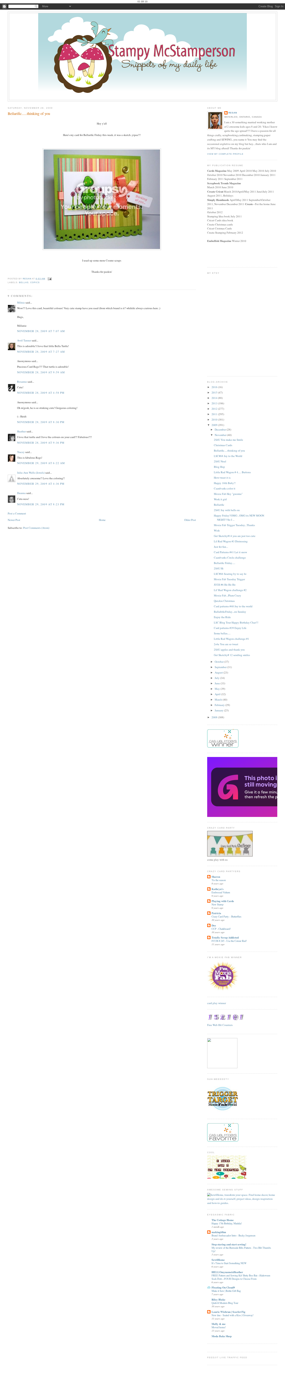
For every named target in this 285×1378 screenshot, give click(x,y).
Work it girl (220, 499)
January (219, 710)
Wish (217, 530)
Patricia (216, 913)
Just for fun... (221, 547)
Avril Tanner (24, 340)
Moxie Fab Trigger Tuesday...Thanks (234, 525)
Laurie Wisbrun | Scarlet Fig (228, 1312)
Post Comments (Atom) (36, 528)
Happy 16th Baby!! (225, 483)
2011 (215, 414)
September (221, 667)
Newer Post (14, 520)
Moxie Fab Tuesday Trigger (229, 579)
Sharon (216, 877)
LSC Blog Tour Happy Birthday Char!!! (236, 622)
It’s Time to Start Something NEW (229, 1263)
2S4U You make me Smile (228, 440)
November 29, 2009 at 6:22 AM (41, 463)
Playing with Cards (223, 901)
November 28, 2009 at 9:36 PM (40, 442)
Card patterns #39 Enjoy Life (230, 628)
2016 (215, 387)
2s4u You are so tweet (226, 644)
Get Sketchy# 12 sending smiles (232, 655)
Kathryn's (217, 889)
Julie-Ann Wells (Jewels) (31, 472)
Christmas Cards (223, 445)
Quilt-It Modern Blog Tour (225, 1303)
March (219, 699)
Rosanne (22, 381)
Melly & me (219, 1324)
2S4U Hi (218, 568)
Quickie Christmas (224, 601)
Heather (21, 431)
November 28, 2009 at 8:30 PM (40, 422)
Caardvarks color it (224, 488)
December (221, 429)
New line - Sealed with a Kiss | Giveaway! (232, 1315)
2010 (215, 419)
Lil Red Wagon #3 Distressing (231, 541)
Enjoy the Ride (222, 617)
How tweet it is (222, 477)
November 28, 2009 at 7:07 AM (41, 331)
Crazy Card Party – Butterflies (226, 916)
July (217, 678)
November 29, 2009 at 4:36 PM (40, 483)
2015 (215, 392)
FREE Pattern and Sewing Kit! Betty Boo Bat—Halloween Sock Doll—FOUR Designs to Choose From (241, 1277)
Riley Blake (218, 1299)
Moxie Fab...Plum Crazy (227, 595)
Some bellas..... (222, 633)
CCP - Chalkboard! (221, 928)
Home (102, 520)
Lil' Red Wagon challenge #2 (230, 590)
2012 (215, 409)
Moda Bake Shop (222, 1336)
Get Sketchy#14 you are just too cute (234, 536)
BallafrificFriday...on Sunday (230, 612)
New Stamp (217, 904)
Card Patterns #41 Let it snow (230, 552)
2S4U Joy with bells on (227, 510)
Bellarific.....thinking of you (229, 450)
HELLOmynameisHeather (227, 1272)
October (219, 661)
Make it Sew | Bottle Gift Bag (226, 1290)
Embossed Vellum (221, 892)
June (218, 683)
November (221, 435)
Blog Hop (219, 467)
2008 (215, 717)
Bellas (24, 282)
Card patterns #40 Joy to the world (233, 606)
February (220, 705)
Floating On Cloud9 (223, 1287)
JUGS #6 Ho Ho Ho (225, 584)
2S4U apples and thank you (229, 649)
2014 (215, 398)
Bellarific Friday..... (224, 563)
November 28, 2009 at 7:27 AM (41, 352)
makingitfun (219, 1232)
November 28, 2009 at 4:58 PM (40, 393)
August (219, 672)
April (218, 694)
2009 (215, 425)
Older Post (190, 520)
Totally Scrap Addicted (225, 937)
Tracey (21, 452)
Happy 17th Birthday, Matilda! (227, 1223)
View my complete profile (225, 154)
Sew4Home (218, 1260)
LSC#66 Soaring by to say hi (230, 574)
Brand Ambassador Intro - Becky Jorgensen (233, 1235)
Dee (214, 925)
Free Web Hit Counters (220, 1025)
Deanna (21, 493)
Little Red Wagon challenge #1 (231, 639)
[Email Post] (49, 279)
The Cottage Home (223, 1220)
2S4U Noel (220, 461)
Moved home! (219, 1327)
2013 (215, 403)
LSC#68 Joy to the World (228, 456)
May (218, 689)
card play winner (216, 1003)
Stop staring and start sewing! (229, 1244)
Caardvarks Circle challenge (230, 557)
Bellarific (219, 505)
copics (35, 282)
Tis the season (219, 880)
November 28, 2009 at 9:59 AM (41, 372)
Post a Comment (17, 513)
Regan (232, 113)
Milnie (21, 302)
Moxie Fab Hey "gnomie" (228, 494)
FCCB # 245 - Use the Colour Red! (229, 940)
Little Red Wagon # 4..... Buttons (232, 472)
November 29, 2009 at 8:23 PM (40, 504)
